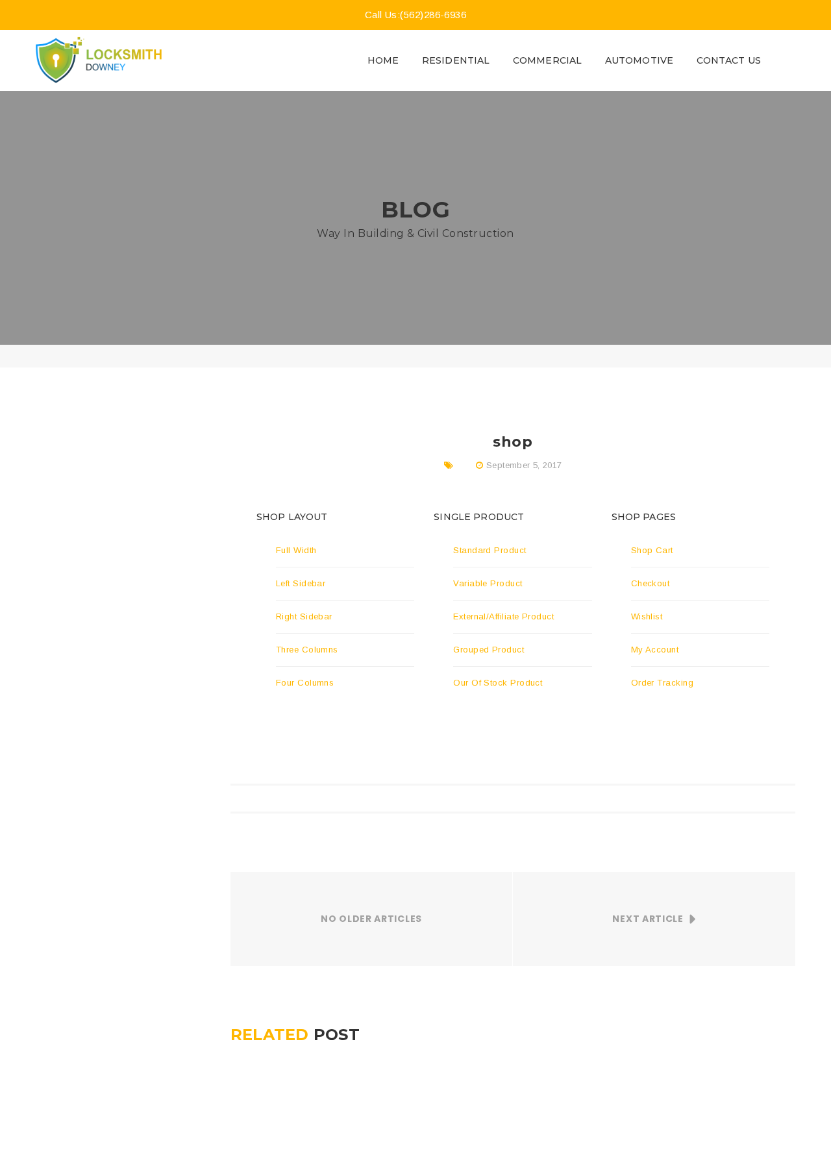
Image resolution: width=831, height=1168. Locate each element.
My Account (655, 649)
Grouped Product (488, 649)
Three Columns (307, 649)
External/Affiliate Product (503, 616)
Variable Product (487, 583)
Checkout (650, 583)
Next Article (647, 918)
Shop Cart (652, 550)
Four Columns (305, 683)
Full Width (296, 550)
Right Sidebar (304, 616)
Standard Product (489, 550)
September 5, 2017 (524, 465)
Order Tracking (662, 683)
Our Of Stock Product (497, 683)
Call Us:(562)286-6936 (415, 14)
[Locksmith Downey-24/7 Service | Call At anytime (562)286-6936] (99, 59)
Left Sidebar (300, 583)
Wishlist (647, 616)
